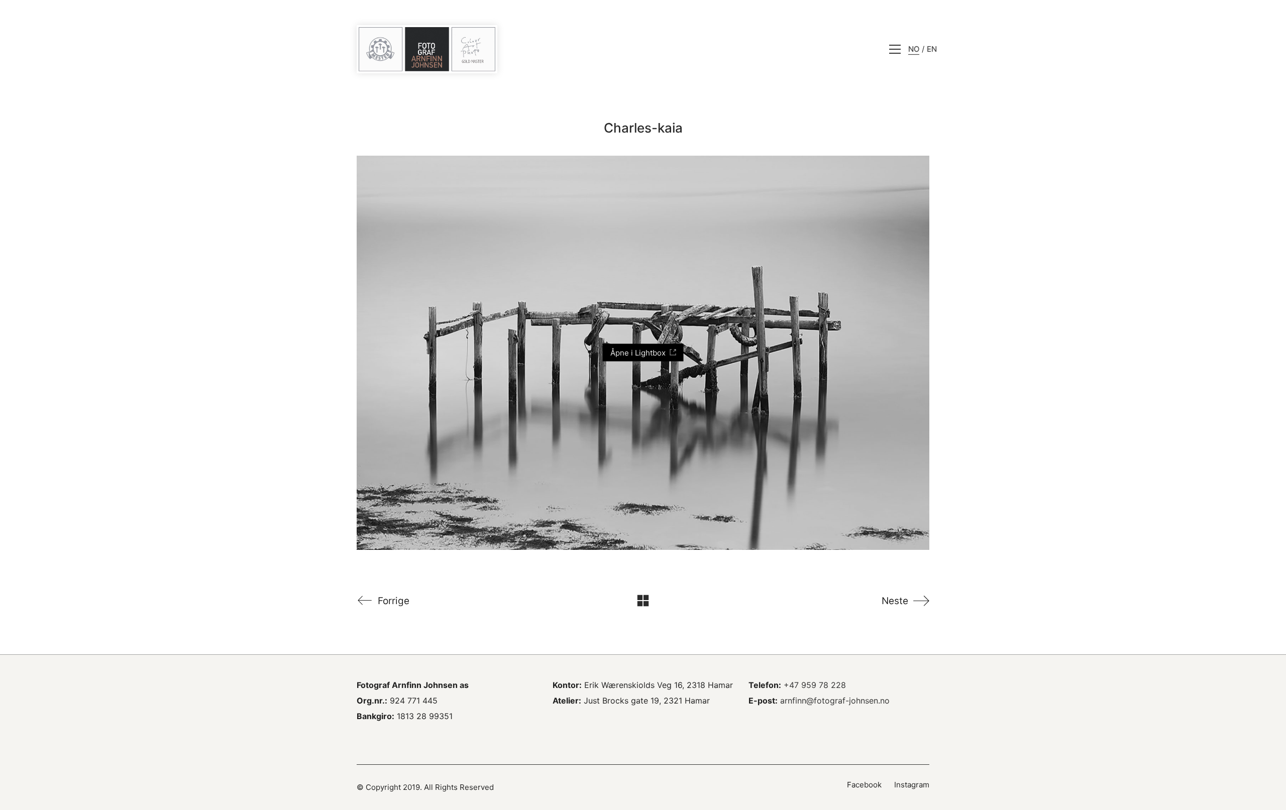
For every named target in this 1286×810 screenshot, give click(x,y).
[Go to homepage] (427, 49)
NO (913, 49)
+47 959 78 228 (815, 685)
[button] (895, 49)
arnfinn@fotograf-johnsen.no (835, 701)
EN (932, 49)
